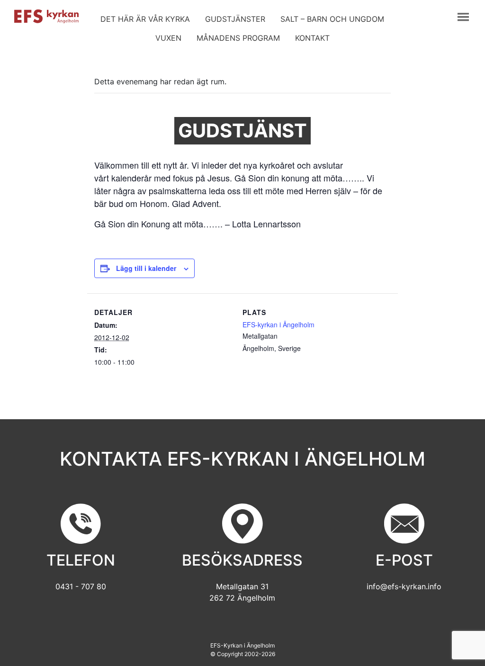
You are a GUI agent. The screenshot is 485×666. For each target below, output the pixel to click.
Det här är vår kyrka (145, 19)
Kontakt (312, 38)
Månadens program (238, 38)
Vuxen (168, 38)
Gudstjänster (235, 19)
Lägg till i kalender (146, 268)
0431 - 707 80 (80, 586)
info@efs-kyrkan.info (404, 586)
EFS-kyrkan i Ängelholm (278, 324)
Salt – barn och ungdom (332, 19)
